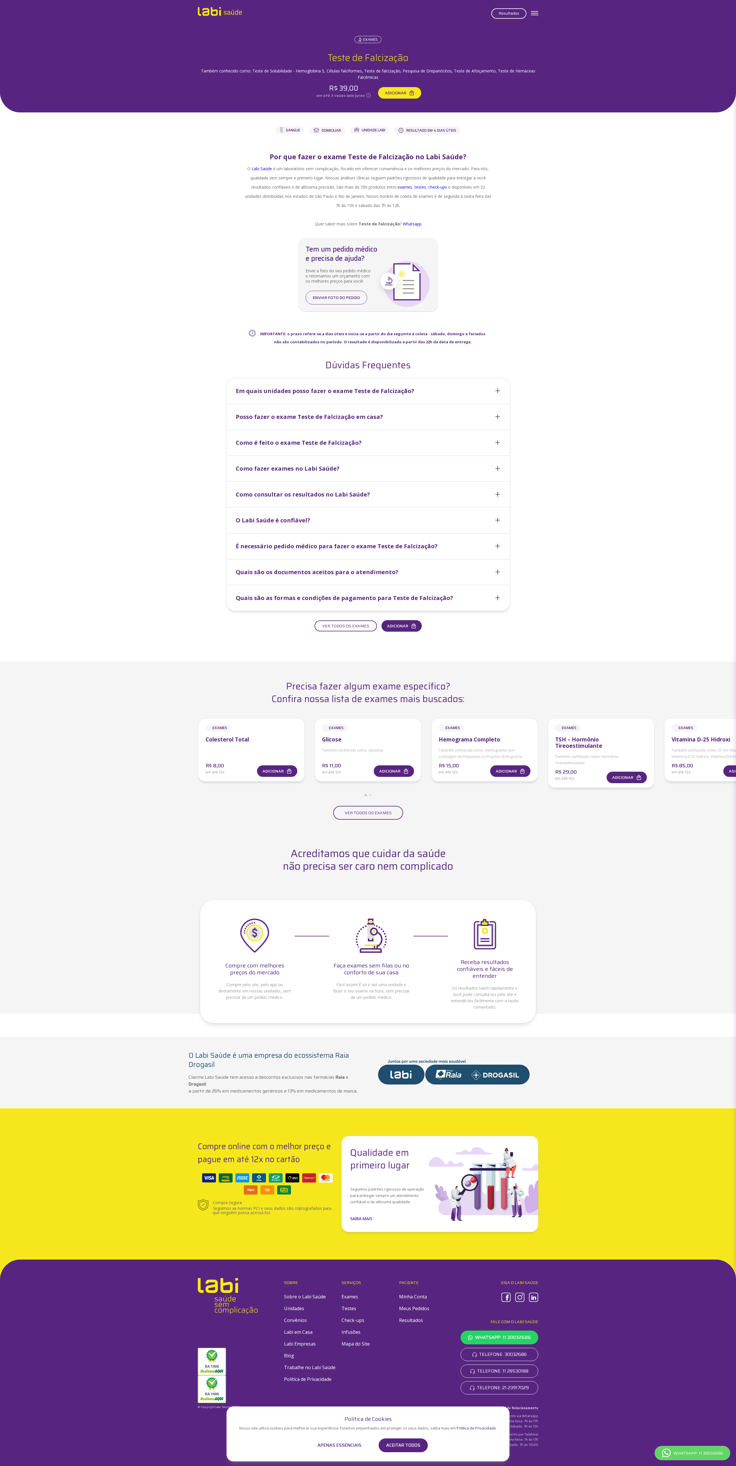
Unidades (294, 1308)
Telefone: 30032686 (503, 1354)
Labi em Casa (298, 1332)
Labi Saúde (262, 168)
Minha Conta (413, 1296)
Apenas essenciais (339, 1445)
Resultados (509, 13)
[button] (368, 391)
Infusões (351, 1332)
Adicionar (395, 93)
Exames (370, 40)
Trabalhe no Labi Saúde (310, 1367)
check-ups (437, 187)
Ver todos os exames (345, 626)
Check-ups (353, 1320)
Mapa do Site (356, 1344)
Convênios (295, 1320)
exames (405, 187)
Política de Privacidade (307, 1379)
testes (420, 187)
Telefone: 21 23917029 (503, 1387)
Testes (349, 1308)
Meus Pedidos (414, 1308)
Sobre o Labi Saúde (305, 1296)
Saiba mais (361, 1218)
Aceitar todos (403, 1445)
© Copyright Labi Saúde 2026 (218, 1407)
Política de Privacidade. (477, 1428)
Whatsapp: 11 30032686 (503, 1337)
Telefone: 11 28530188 (502, 1371)
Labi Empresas (300, 1344)
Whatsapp (412, 224)
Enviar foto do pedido (336, 297)
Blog (289, 1355)
